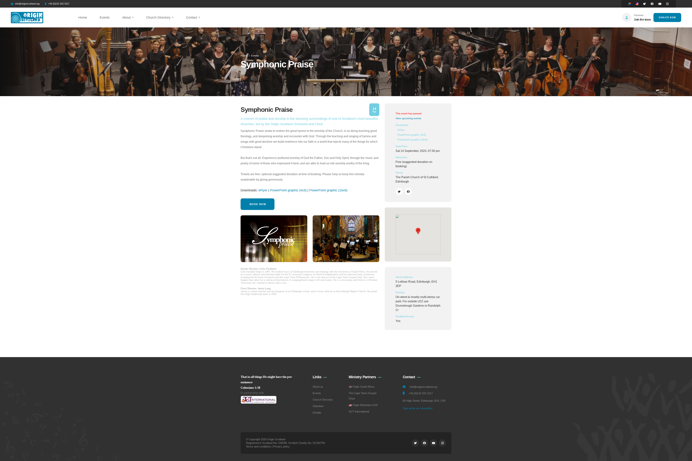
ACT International (359, 411)
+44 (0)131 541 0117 (58, 3)
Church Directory (158, 17)
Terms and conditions (258, 446)
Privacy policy (281, 446)
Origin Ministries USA (365, 405)
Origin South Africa (363, 386)
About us (318, 386)
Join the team (642, 19)
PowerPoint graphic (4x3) (288, 190)
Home (82, 17)
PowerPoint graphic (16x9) (328, 190)
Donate (317, 412)
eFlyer (262, 190)
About (126, 17)
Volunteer (318, 406)
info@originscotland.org (27, 3)
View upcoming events (408, 118)
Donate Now (667, 17)
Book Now (258, 204)
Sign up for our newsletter (418, 408)
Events (105, 17)
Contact (191, 17)
